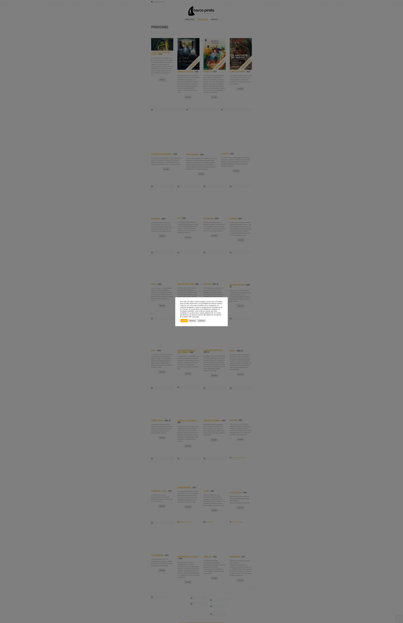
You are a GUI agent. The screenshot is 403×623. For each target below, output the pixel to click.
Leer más (195, 317)
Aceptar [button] (184, 320)
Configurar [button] (201, 320)
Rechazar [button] (192, 320)
